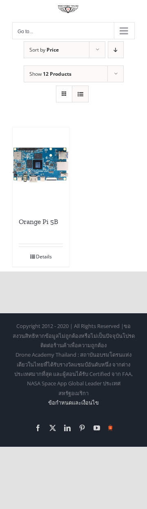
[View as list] (80, 94)
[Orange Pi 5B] (41, 165)
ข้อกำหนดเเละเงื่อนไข (73, 402)
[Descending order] (116, 49)
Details (44, 256)
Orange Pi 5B (38, 221)
